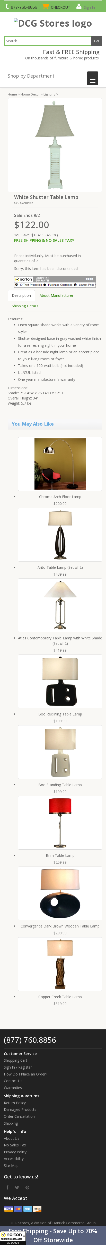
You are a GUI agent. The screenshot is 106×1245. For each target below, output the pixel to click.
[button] (53, 1235)
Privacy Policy (15, 1151)
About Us (11, 1138)
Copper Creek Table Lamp (60, 996)
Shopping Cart (15, 1060)
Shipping (11, 1123)
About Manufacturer (56, 295)
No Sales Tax (15, 1145)
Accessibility (14, 1158)
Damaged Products (20, 1109)
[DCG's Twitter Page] (17, 1187)
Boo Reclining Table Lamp (60, 714)
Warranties (13, 1087)
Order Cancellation (19, 1116)
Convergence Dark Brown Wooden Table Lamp (60, 926)
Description (21, 295)
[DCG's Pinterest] (27, 1187)
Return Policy (15, 1102)
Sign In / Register (18, 1067)
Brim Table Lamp (60, 855)
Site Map (11, 1165)
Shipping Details (25, 305)
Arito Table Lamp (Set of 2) (60, 567)
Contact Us (13, 1080)
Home (12, 94)
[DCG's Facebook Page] (7, 1187)
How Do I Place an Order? (25, 1074)
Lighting (49, 94)
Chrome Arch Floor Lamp (60, 496)
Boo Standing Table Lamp (60, 784)
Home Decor (30, 94)
